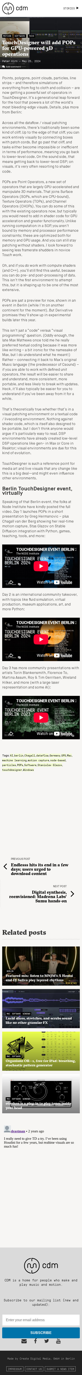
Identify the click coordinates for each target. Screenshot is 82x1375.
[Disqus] (41, 1178)
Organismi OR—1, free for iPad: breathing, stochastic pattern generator (41, 1063)
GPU (63, 755)
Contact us (34, 1369)
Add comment (13, 67)
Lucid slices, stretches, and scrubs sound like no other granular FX (39, 1020)
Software (20, 36)
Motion (7, 36)
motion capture (38, 760)
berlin (18, 755)
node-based (58, 760)
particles (9, 765)
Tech (31, 36)
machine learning (14, 760)
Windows (28, 769)
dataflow (42, 755)
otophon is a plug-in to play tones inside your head (38, 1105)
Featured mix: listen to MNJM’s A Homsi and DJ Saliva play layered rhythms (39, 977)
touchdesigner (12, 769)
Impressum (15, 1369)
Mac (69, 755)
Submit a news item (60, 1369)
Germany (55, 755)
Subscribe (41, 1333)
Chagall (29, 755)
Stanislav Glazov (50, 765)
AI (11, 755)
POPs (20, 765)
